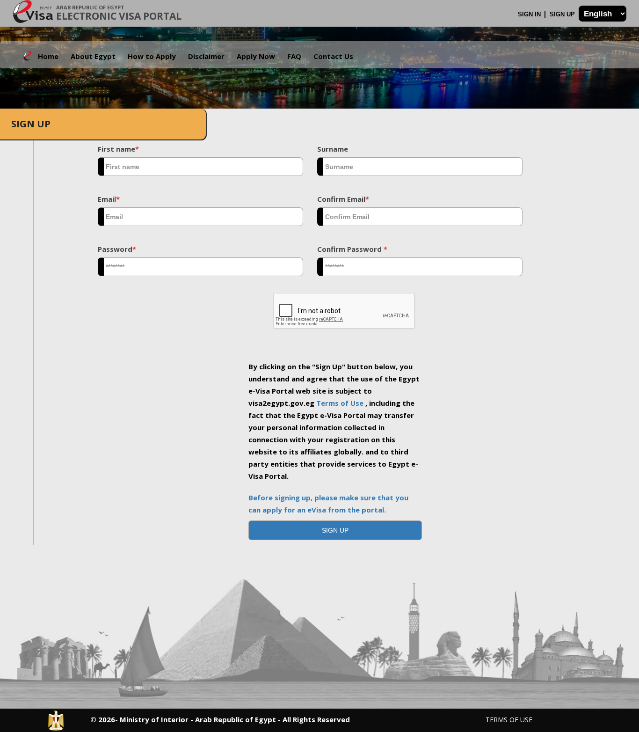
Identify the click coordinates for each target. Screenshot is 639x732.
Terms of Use (340, 403)
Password (117, 249)
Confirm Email (343, 199)
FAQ (294, 56)
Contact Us (333, 56)
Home (48, 56)
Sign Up (563, 14)
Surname (332, 149)
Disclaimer (206, 56)
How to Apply (152, 56)
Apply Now (256, 56)
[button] (335, 530)
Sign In (530, 14)
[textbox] (200, 166)
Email (109, 199)
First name (118, 149)
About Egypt (93, 56)
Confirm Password (352, 249)
